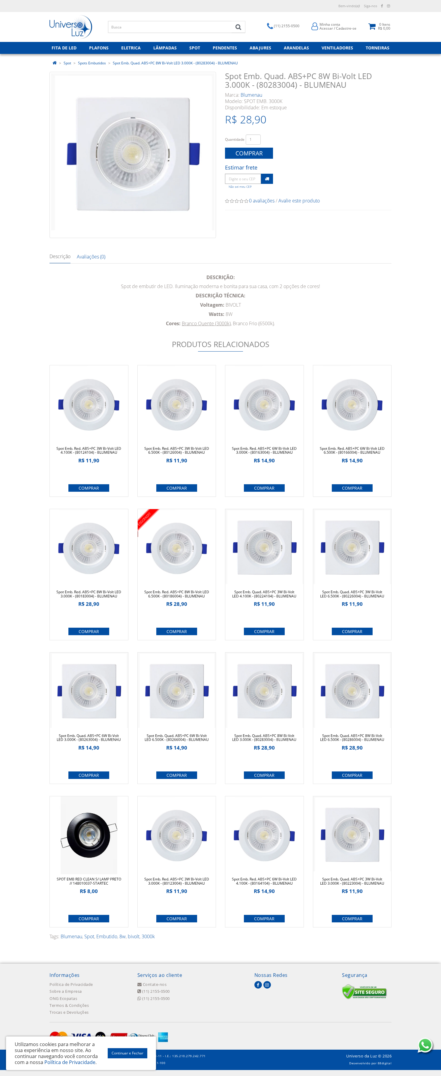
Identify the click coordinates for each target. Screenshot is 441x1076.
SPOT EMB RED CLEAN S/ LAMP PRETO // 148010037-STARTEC (89, 881)
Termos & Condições (69, 1005)
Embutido (106, 936)
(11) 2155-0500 (155, 991)
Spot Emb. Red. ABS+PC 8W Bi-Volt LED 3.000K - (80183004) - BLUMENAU (88, 593)
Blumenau (251, 95)
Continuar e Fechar (127, 1053)
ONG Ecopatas (63, 998)
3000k (148, 936)
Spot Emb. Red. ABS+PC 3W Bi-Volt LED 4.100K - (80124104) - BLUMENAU (88, 450)
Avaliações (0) (91, 256)
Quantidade (234, 139)
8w (122, 936)
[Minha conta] (314, 25)
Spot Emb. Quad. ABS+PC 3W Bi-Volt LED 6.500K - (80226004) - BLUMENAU (352, 593)
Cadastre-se (346, 28)
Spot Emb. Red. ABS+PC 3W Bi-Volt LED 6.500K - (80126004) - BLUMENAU (176, 450)
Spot (67, 63)
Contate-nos (154, 984)
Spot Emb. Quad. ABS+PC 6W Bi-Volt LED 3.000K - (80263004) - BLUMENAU (89, 737)
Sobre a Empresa (66, 991)
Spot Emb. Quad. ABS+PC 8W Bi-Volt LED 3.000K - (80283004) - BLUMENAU (175, 63)
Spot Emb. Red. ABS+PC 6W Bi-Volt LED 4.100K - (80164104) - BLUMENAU (264, 881)
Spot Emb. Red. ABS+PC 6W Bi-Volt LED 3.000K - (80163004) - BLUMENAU (264, 450)
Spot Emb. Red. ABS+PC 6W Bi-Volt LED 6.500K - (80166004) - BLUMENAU (352, 450)
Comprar (249, 153)
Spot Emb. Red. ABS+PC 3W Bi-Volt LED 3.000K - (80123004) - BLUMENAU (176, 881)
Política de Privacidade (71, 984)
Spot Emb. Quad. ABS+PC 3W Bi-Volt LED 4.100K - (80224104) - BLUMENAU (264, 593)
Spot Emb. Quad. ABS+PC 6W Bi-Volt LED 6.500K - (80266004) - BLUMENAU (177, 737)
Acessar (326, 28)
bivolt (134, 936)
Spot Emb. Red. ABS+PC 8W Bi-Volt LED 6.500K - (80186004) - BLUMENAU (176, 593)
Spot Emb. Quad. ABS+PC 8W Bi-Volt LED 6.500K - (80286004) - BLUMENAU (352, 737)
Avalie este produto (299, 200)
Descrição (60, 256)
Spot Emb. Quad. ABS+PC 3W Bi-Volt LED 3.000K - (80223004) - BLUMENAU (352, 881)
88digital (385, 1063)
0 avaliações (261, 200)
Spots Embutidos (92, 63)
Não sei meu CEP (240, 187)
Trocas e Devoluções (69, 1012)
